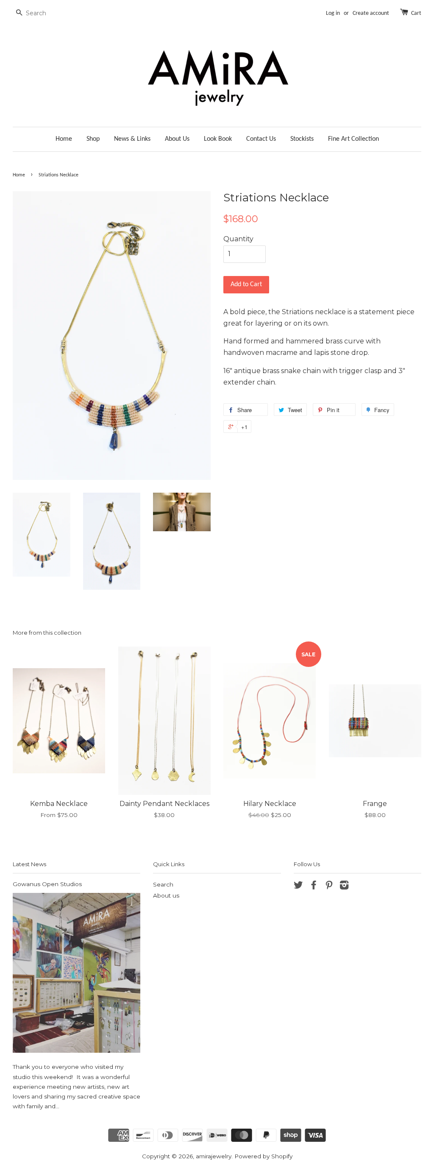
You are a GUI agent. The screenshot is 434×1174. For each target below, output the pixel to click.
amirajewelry (213, 1156)
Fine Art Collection (353, 139)
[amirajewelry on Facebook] (313, 886)
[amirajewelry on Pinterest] (329, 886)
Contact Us (261, 139)
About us (166, 895)
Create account (371, 13)
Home (64, 139)
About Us (177, 139)
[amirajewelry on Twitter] (298, 886)
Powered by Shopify (263, 1156)
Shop (93, 139)
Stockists (302, 139)
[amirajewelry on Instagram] (344, 886)
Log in (333, 13)
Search (163, 884)
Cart (416, 13)
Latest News (29, 864)
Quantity (238, 239)
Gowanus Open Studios (47, 884)
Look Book (218, 139)
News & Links (132, 139)
